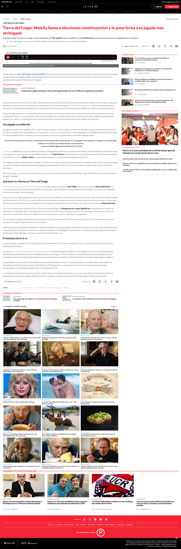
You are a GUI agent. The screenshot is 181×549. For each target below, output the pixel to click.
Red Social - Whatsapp (106, 519)
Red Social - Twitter (84, 519)
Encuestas (110, 11)
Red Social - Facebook (89, 519)
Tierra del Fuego (23, 74)
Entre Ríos (91, 525)
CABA (77, 525)
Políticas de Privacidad (169, 546)
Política (15, 19)
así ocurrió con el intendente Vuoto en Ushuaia (30, 251)
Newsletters (129, 11)
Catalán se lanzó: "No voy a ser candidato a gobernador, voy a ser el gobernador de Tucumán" (150, 170)
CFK (26, 2)
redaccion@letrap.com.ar (168, 544)
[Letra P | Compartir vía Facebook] (165, 46)
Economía (59, 525)
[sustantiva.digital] (32, 543)
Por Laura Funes (12, 46)
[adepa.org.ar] (24, 543)
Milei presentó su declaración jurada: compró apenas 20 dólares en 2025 (147, 159)
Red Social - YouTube (100, 519)
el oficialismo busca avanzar (80, 105)
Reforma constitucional (54, 288)
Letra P (7, 19)
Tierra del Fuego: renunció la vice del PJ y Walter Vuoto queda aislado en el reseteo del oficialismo (48, 41)
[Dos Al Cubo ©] (9, 543)
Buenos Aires (69, 525)
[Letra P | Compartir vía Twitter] (159, 46)
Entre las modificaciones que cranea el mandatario (23, 186)
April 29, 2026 (76, 146)
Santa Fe (83, 525)
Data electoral (88, 11)
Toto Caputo (40, 2)
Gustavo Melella (38, 74)
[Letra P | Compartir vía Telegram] (170, 46)
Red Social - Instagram (95, 519)
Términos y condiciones (155, 546)
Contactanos (77, 519)
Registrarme (173, 7)
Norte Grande (110, 525)
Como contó (11, 151)
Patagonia (66, 288)
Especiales (67, 11)
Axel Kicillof (51, 2)
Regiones (49, 11)
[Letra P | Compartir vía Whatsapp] (153, 46)
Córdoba (100, 525)
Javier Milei (18, 2)
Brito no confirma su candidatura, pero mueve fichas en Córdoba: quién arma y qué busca (150, 164)
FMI (32, 2)
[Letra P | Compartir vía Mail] (176, 46)
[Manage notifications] (176, 537)
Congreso (129, 525)
